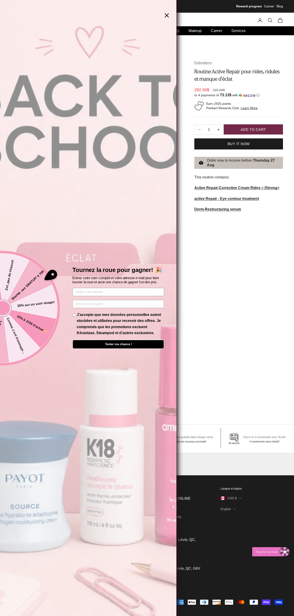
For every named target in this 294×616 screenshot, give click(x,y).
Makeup (195, 31)
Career (269, 6)
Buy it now (239, 144)
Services (238, 31)
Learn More (249, 108)
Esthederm (203, 62)
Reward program (249, 6)
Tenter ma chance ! (118, 344)
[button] (238, 95)
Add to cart (253, 129)
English (225, 509)
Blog (280, 6)
